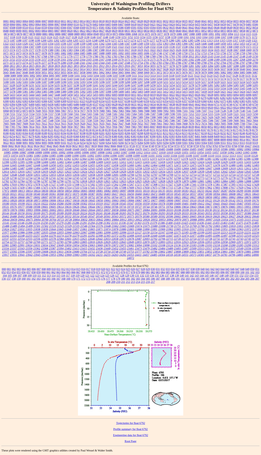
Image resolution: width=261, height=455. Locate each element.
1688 (102, 53)
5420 (217, 91)
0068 (63, 24)
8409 (217, 136)
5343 (236, 88)
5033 (197, 69)
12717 (208, 174)
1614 (108, 50)
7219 (223, 114)
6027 (204, 94)
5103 (90, 75)
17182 (91, 184)
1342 (102, 43)
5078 (197, 72)
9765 (228, 146)
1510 (44, 46)
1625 (172, 50)
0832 (134, 30)
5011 (63, 69)
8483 (89, 139)
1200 (44, 40)
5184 (31, 82)
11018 (162, 152)
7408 (178, 117)
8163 (178, 130)
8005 (146, 126)
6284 (235, 98)
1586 (89, 50)
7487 (249, 117)
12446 (21, 165)
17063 (21, 184)
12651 (36, 174)
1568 (229, 46)
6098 (6, 98)
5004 (19, 69)
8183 (19, 133)
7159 (63, 114)
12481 (239, 165)
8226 (217, 133)
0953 (102, 34)
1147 (99, 37)
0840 (178, 30)
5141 (57, 78)
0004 (25, 21)
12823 (122, 181)
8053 (217, 126)
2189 (217, 59)
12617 (28, 171)
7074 (76, 110)
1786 (134, 56)
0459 (223, 24)
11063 (238, 152)
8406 (204, 136)
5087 (255, 72)
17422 (247, 184)
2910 (89, 66)
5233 (44, 85)
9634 (36, 146)
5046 (12, 72)
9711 (126, 146)
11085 (52, 155)
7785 (12, 126)
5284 (229, 85)
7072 (70, 110)
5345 (242, 88)
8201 (102, 133)
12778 (232, 178)
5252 (165, 85)
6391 (249, 101)
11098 (128, 155)
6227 (146, 98)
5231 (31, 85)
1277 (152, 40)
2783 (159, 62)
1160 (180, 37)
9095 (44, 142)
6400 (31, 104)
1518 (95, 46)
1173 (6, 40)
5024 (140, 69)
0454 (191, 24)
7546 (38, 120)
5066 (127, 72)
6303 (25, 101)
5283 (223, 85)
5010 (57, 69)
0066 (51, 24)
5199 (121, 82)
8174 (229, 130)
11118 (247, 155)
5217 (204, 82)
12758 (153, 178)
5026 (153, 69)
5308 (70, 88)
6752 (12, 107)
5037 (223, 69)
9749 (151, 146)
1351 (153, 43)
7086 (140, 110)
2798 (249, 62)
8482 (83, 139)
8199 (89, 133)
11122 (5, 158)
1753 (204, 53)
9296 (172, 142)
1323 (12, 43)
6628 (115, 104)
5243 (108, 85)
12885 (232, 181)
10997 (93, 152)
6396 (19, 104)
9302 (191, 142)
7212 (191, 114)
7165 (89, 114)
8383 (134, 136)
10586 (224, 149)
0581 (102, 27)
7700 (242, 123)
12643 (232, 171)
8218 (204, 133)
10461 (114, 149)
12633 (153, 171)
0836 (159, 30)
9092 (31, 142)
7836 (44, 126)
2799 (255, 62)
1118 (12, 37)
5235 (57, 85)
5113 (146, 75)
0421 (153, 24)
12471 (169, 165)
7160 (70, 114)
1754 (210, 53)
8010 (165, 126)
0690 (18, 30)
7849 (63, 126)
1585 (82, 50)
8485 (95, 139)
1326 (25, 43)
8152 (159, 130)
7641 (108, 123)
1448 (210, 43)
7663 (165, 123)
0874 (6, 34)
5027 (159, 69)
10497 (200, 149)
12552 (130, 168)
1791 (165, 56)
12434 (255, 162)
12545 (99, 168)
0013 (76, 21)
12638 (193, 171)
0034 (178, 21)
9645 (56, 146)
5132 (254, 75)
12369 (122, 158)
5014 (82, 69)
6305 (38, 101)
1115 (248, 34)
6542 (102, 104)
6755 (31, 107)
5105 (102, 75)
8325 (63, 136)
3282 (197, 66)
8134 (95, 130)
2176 (159, 59)
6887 (146, 107)
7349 (89, 117)
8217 (197, 133)
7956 (114, 126)
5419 (210, 91)
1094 (230, 34)
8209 (146, 133)
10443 (60, 149)
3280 (185, 66)
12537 (60, 168)
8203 (108, 133)
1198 (31, 40)
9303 (198, 142)
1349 (140, 43)
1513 (63, 46)
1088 (192, 34)
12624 (83, 171)
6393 (6, 104)
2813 (19, 66)
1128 (74, 37)
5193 (83, 82)
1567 (223, 46)
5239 (82, 85)
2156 (38, 59)
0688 (6, 30)
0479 (242, 24)
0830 (121, 30)
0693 (38, 30)
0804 (44, 30)
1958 (185, 56)
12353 (36, 158)
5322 (146, 88)
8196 (70, 133)
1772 (63, 56)
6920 (210, 107)
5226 (255, 82)
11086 (60, 155)
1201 (50, 40)
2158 (50, 59)
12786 (36, 181)
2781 (146, 62)
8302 (57, 136)
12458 (114, 165)
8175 (236, 130)
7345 (82, 117)
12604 (185, 168)
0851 (197, 30)
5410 (153, 91)
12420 (177, 162)
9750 (158, 146)
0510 (25, 27)
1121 (31, 37)
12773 (200, 178)
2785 (172, 62)
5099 (64, 75)
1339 (82, 43)
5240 (89, 85)
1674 (25, 53)
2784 (165, 62)
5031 (185, 69)
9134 (76, 142)
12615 (13, 171)
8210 (153, 133)
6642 (198, 104)
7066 (57, 110)
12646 (255, 171)
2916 (127, 66)
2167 (102, 59)
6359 (197, 101)
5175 (229, 78)
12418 (161, 162)
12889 (255, 181)
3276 (159, 66)
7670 (191, 123)
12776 (224, 178)
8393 (172, 136)
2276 (38, 62)
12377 (176, 158)
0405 (108, 24)
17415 (239, 184)
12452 (68, 165)
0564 (50, 27)
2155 (31, 59)
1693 (127, 53)
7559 (95, 120)
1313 (210, 40)
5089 (13, 75)
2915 (121, 66)
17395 (232, 184)
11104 (173, 155)
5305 (51, 88)
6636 (159, 104)
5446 (44, 94)
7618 (70, 123)
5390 (70, 91)
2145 (223, 56)
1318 (242, 40)
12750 (107, 178)
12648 (13, 174)
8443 (236, 136)
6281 (216, 98)
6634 (153, 104)
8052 (210, 126)
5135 (18, 78)
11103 (166, 155)
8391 (159, 136)
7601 (242, 120)
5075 (178, 72)
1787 (140, 56)
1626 (178, 50)
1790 (159, 56)
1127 (68, 37)
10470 (138, 149)
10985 (7, 152)
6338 (127, 101)
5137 (31, 78)
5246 (127, 85)
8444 (242, 136)
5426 (255, 91)
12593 (177, 168)
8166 (197, 130)
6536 (89, 104)
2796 (236, 62)
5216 (197, 82)
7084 (127, 110)
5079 (204, 72)
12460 (130, 165)
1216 (88, 40)
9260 (102, 142)
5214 (185, 82)
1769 (50, 56)
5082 (223, 72)
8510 (146, 139)
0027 (134, 21)
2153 (18, 59)
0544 (38, 27)
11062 (230, 152)
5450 (70, 94)
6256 (172, 98)
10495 (193, 149)
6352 (153, 101)
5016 (95, 69)
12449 (44, 165)
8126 (69, 130)
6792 (50, 107)
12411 (115, 162)
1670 (255, 50)
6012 (140, 94)
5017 (102, 69)
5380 (19, 91)
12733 (21, 178)
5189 (57, 82)
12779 (239, 178)
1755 (217, 53)
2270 (255, 59)
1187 (12, 40)
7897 (89, 126)
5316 (108, 88)
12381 (208, 158)
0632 (165, 27)
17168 (75, 184)
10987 (22, 152)
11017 (154, 152)
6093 (229, 94)
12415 (138, 162)
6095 (242, 94)
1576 (25, 50)
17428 (255, 184)
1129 (80, 37)
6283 (229, 98)
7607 (19, 123)
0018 (102, 21)
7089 (153, 110)
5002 (6, 69)
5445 (38, 94)
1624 (165, 50)
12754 (130, 178)
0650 (236, 27)
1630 (185, 50)
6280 (210, 98)
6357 (185, 101)
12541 (76, 168)
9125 (70, 142)
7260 (44, 117)
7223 (249, 114)
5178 (249, 78)
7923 (95, 126)
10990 (46, 152)
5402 (134, 91)
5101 (77, 75)
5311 (89, 88)
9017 (249, 139)
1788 (146, 56)
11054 (200, 152)
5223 (236, 82)
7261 (50, 117)
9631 (24, 146)
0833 (140, 30)
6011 (134, 94)
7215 (210, 114)
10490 (177, 149)
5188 (51, 82)
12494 (36, 168)
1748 (172, 53)
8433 (223, 136)
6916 (185, 107)
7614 (57, 123)
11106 (188, 155)
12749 (99, 178)
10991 (54, 152)
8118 (44, 130)
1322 (6, 43)
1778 (82, 56)
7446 (229, 117)
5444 (31, 94)
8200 (95, 133)
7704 (249, 123)
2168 (108, 59)
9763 (215, 146)
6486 (76, 104)
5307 (63, 88)
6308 (57, 101)
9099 (57, 142)
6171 (69, 98)
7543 (31, 120)
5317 (114, 88)
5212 (172, 82)
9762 (209, 146)
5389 (63, 91)
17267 (130, 184)
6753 (18, 107)
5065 (121, 72)
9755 (177, 146)
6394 (12, 104)
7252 (12, 117)
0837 (165, 30)
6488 (83, 104)
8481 (76, 139)
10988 (30, 152)
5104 (96, 75)
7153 (25, 114)
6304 (31, 101)
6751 (6, 107)
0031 (159, 21)
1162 (192, 37)
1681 (57, 53)
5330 (197, 88)
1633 (204, 50)
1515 (76, 46)
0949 (96, 34)
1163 (198, 37)
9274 (127, 142)
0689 (12, 30)
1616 (121, 50)
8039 (191, 126)
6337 (121, 101)
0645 (210, 27)
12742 (60, 178)
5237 (70, 85)
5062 (102, 72)
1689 (108, 53)
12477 (208, 165)
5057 (76, 72)
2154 (25, 59)
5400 (121, 91)
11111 (218, 155)
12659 (99, 174)
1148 (105, 37)
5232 (38, 85)
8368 (76, 136)
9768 (241, 146)
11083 (37, 155)
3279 (178, 66)
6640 (185, 104)
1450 (223, 43)
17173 (83, 184)
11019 (169, 152)
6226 (140, 98)
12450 (52, 165)
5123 (203, 75)
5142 (63, 78)
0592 (140, 27)
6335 (108, 101)
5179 (255, 78)
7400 (159, 117)
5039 (236, 69)
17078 (36, 184)
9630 (17, 146)
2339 (70, 62)
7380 (121, 117)
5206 (134, 82)
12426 (208, 162)
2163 (76, 59)
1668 (242, 50)
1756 (223, 53)
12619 (44, 171)
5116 (165, 75)
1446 (204, 43)
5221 (223, 82)
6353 (159, 101)
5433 (12, 94)
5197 (108, 82)
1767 (38, 56)
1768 (44, 56)
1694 (134, 53)
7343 (76, 117)
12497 (52, 168)
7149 (255, 110)
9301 (185, 142)
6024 (185, 94)
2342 (89, 62)
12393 (13, 162)
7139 (236, 110)
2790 (204, 62)
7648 (127, 123)
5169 (191, 78)
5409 (146, 91)
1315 (222, 40)
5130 (241, 75)
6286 (248, 98)
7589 (185, 120)
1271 (114, 40)
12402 (60, 162)
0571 (95, 27)
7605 (6, 123)
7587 (178, 120)
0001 (6, 21)
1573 (6, 50)
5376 (255, 88)
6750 (255, 104)
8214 (178, 133)
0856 (229, 30)
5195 (95, 82)
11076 (21, 155)
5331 (204, 88)
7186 (146, 114)
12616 (21, 171)
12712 (185, 174)
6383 (242, 101)
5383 (31, 91)
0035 (185, 21)
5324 (159, 88)
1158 (167, 37)
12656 (76, 174)
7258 (38, 117)
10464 (130, 149)
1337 (70, 43)
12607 (208, 168)
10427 (248, 146)
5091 (26, 75)
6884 (134, 107)
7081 (108, 110)
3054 (146, 66)
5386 (51, 91)
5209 (153, 82)
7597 (217, 120)
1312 (203, 40)
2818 (51, 66)
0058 (255, 21)
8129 (82, 130)
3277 (165, 66)
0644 (204, 27)
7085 (134, 110)
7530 (18, 120)
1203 (63, 40)
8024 (178, 126)
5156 (108, 78)
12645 (247, 171)
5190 (63, 82)
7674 (204, 123)
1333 (44, 43)
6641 (191, 104)
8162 (172, 130)
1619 (140, 50)
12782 (5, 181)
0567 (70, 27)
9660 (100, 146)
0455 (197, 24)
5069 (146, 72)
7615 (63, 123)
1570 (242, 46)
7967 (121, 126)
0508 (12, 27)
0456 (204, 24)
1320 (248, 40)
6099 (12, 98)
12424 (200, 162)
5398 (108, 91)
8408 (210, 136)
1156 (155, 37)
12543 (91, 168)
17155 (68, 184)
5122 (197, 75)
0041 (204, 21)
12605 (193, 168)
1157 (161, 37)
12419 (169, 162)
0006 (38, 21)
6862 (76, 107)
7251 (6, 117)
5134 (12, 78)
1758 (236, 53)
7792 (18, 126)
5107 (115, 75)
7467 (242, 117)
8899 (223, 139)
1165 (211, 37)
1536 (172, 46)
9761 (202, 146)
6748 (242, 104)
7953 (108, 126)
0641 (185, 27)
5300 (19, 88)
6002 (108, 94)
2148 (242, 56)
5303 (38, 88)
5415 (185, 91)
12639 (200, 171)
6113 (38, 98)
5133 (6, 78)
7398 (153, 117)
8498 (127, 139)
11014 (146, 152)
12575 (161, 168)
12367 (106, 158)
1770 (57, 56)
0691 (25, 30)
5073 (165, 72)
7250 (255, 114)
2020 (204, 56)
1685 (82, 53)
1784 (121, 56)
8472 (44, 139)
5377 (6, 91)
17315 (161, 184)
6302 (19, 101)
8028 (185, 126)
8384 (140, 136)
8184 (25, 133)
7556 (76, 120)
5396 (95, 91)
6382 (236, 101)
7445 (223, 117)
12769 (185, 178)
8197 (76, 133)
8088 (19, 130)
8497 (121, 139)
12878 (177, 181)
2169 (114, 59)
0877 (26, 34)
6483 (57, 104)
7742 (255, 123)
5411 (159, 91)
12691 (115, 174)
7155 (38, 114)
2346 (114, 62)
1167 (223, 37)
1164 (205, 37)
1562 (191, 46)
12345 (28, 158)
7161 (76, 114)
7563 (102, 120)
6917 (191, 107)
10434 (13, 149)
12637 (185, 171)
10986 (15, 152)
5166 (172, 78)
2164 (82, 59)
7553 (70, 120)
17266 (122, 184)
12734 (28, 178)
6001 (102, 94)
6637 (166, 104)
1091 (211, 34)
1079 (173, 34)
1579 (44, 50)
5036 (217, 69)
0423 (165, 24)
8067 (236, 126)
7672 (197, 123)
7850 (70, 126)
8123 (57, 130)
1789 (153, 56)
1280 (171, 40)
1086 (179, 34)
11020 (177, 152)
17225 (107, 184)
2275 (31, 62)
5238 (76, 85)
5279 (197, 85)
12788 (52, 181)
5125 (216, 75)
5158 (121, 78)
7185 (140, 114)
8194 (63, 133)
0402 (95, 24)
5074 (172, 72)
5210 (159, 82)
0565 (57, 27)
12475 (193, 165)
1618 (134, 50)
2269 (249, 59)
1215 (82, 40)
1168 (229, 37)
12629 (122, 171)
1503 (19, 46)
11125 (13, 158)
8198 (83, 133)
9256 (89, 142)
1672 (12, 53)
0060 (12, 24)
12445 (13, 165)
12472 (177, 165)
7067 (63, 110)
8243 (236, 133)
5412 (165, 91)
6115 (44, 98)
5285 (236, 85)
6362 (217, 101)
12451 (60, 165)
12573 (154, 168)
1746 (159, 53)
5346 (249, 88)
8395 (185, 136)
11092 (90, 155)
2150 (255, 56)
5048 (25, 72)
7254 (25, 117)
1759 (242, 53)
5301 (25, 88)
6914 (172, 107)
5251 (159, 85)
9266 (121, 142)
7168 (108, 114)
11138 (20, 158)
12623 (75, 171)
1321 (254, 40)
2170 (121, 59)
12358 (44, 158)
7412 (185, 117)
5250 (153, 85)
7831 (38, 126)
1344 (108, 43)
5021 (127, 69)
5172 (210, 78)
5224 (242, 82)
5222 (229, 82)
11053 (192, 152)
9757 (183, 146)
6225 (133, 98)
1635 (217, 50)
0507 (6, 27)
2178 (165, 59)
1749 (178, 53)
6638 (172, 104)
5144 (76, 78)
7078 (89, 110)
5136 (25, 78)
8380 (114, 136)
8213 (172, 133)
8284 (44, 136)
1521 (114, 46)
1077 (160, 34)
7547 (44, 120)
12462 (146, 165)
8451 (6, 139)
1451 (229, 43)
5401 (127, 91)
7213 (197, 114)
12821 (107, 181)
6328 (89, 101)
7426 (210, 117)
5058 (82, 72)
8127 (76, 130)
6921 (217, 107)
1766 (31, 56)
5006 (31, 69)
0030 (153, 21)
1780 (95, 56)
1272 (120, 40)
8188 (38, 133)
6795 (70, 107)
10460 (107, 149)
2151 (6, 59)
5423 (236, 91)
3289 (242, 66)
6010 (127, 94)
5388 (57, 91)
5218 (210, 82)
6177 (76, 98)
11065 (246, 152)
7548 (50, 120)
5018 (108, 69)
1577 (31, 50)
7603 (249, 120)
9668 (120, 146)
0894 (90, 34)
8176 (242, 130)
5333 (217, 88)
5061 (95, 72)
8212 (165, 133)
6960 (242, 107)
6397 (25, 104)
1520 (108, 46)
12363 (75, 158)
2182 (191, 59)
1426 (197, 43)
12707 (154, 174)
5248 (140, 85)
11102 (159, 155)
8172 (216, 130)
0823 (89, 30)
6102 (25, 98)
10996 (85, 152)
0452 (178, 24)
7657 (146, 123)
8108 (32, 130)
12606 (201, 168)
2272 (12, 62)
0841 (185, 30)
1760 (249, 53)
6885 (140, 107)
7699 (236, 123)
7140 (242, 110)
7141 (248, 110)
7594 (197, 120)
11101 (151, 155)
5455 (95, 94)
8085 (6, 130)
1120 (24, 37)
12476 (200, 165)
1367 (191, 43)
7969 (127, 126)
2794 (223, 62)
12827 (153, 181)
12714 (193, 174)
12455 (91, 165)
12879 (185, 181)
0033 (172, 21)
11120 (254, 155)
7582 (159, 120)
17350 (200, 184)
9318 (249, 142)
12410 (107, 162)
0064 (38, 24)
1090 (205, 34)
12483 (255, 165)
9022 (6, 142)
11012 (139, 152)
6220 (108, 98)
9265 (115, 142)
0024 (121, 21)
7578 (153, 120)
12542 (83, 168)
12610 (232, 168)
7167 (102, 114)
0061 (19, 24)
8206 (127, 133)
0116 (76, 24)
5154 (95, 78)
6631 (134, 104)
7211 (185, 114)
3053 (140, 66)
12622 (68, 171)
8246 (242, 133)
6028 (210, 94)
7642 (114, 123)
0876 (19, 34)
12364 (83, 158)
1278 (159, 40)
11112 (225, 155)
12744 (68, 178)
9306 (217, 142)
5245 (121, 85)
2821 (70, 66)
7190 (172, 114)
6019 (153, 94)
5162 (146, 78)
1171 (248, 37)
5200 (127, 82)
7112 (210, 110)
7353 (102, 117)
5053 (57, 72)
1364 (172, 43)
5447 (51, 94)
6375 (223, 101)
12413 (130, 162)
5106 (109, 75)
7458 (236, 117)
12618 (36, 171)
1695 (140, 53)
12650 (29, 174)
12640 (208, 171)
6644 (210, 104)
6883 (127, 107)
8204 (115, 133)
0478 (236, 24)
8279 (31, 136)
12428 (216, 162)
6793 (57, 107)
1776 (70, 56)
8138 (101, 130)
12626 (99, 171)
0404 (102, 24)
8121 (50, 130)
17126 (44, 184)
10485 (161, 149)
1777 (76, 56)
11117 (240, 155)
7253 (18, 117)
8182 (12, 133)
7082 (115, 110)
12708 (161, 174)
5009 (51, 69)
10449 (75, 149)
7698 (229, 123)
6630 (127, 104)
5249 (146, 85)
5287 (242, 85)
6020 (159, 94)
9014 (242, 139)
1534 (159, 46)
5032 (191, 69)
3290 (249, 66)
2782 (153, 62)
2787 (185, 62)
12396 (29, 162)
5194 (89, 82)
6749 (249, 104)
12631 (138, 171)
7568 (121, 120)
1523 (127, 46)
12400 (44, 162)
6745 (223, 104)
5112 (140, 75)
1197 (25, 40)
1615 (114, 50)
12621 (60, 171)
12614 (5, 171)
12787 (44, 181)
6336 (114, 101)
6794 (63, 107)
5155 (102, 78)
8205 (121, 133)
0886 (58, 34)
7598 (223, 120)
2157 (44, 59)
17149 (60, 184)
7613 (50, 123)
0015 (89, 21)
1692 (121, 53)
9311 (223, 142)
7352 (95, 117)
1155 (149, 37)
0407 (121, 24)
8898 (217, 139)
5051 (44, 72)
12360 (51, 158)
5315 (102, 88)
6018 (146, 94)
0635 (172, 27)
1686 (89, 53)
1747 (165, 53)
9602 (11, 146)
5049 (31, 72)
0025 (127, 21)
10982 (239, 149)
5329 (191, 88)
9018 (255, 139)
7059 (51, 110)
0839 (172, 30)
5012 (70, 69)
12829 (169, 181)
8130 (89, 130)
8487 (108, 139)
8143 (121, 130)
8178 (248, 130)
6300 (6, 101)
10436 (28, 149)
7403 (165, 117)
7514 (6, 120)
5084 (236, 72)
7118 (216, 110)
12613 (255, 168)
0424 (172, 24)
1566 (217, 46)
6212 (88, 98)
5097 (58, 75)
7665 (172, 123)
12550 (115, 168)
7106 (198, 110)
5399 (115, 91)
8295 (50, 136)
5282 (217, 85)
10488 (169, 149)
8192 (51, 133)
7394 (146, 117)
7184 (134, 114)
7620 (82, 123)
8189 (44, 133)
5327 (178, 88)
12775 (216, 178)
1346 (121, 43)
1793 (172, 56)
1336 (63, 43)
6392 (255, 101)
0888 (70, 34)
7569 (127, 120)
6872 (82, 107)
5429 (6, 94)
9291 (153, 142)
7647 (121, 123)
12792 (75, 181)
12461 (138, 165)
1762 (6, 56)
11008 (131, 152)
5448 (57, 94)
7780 (6, 126)
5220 (217, 82)
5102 (83, 75)
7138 (229, 110)
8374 (95, 136)
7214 (204, 114)
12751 (114, 178)
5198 (115, 82)
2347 (121, 62)
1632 (197, 50)
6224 (127, 98)
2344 (102, 62)
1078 (166, 34)
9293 (159, 142)
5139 (44, 78)
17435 (13, 187)
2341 (82, 62)
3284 (210, 66)
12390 (5, 162)
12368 (114, 158)
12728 (255, 174)
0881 (45, 34)
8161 (165, 130)
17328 (177, 184)
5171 (204, 78)
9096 (51, 142)
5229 (18, 85)
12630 (130, 171)
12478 (216, 165)
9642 (49, 146)
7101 (185, 110)
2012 (191, 56)
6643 (204, 104)
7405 (172, 117)
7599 (229, 120)
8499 (134, 139)
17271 (138, 184)
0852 (204, 30)
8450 (255, 136)
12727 (247, 174)
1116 (254, 34)
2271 (6, 62)
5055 (63, 72)
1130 (86, 37)
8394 (178, 136)
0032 (165, 21)
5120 (184, 75)
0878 (32, 34)
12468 (161, 165)
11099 (136, 155)
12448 (36, 165)
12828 (161, 181)
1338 (76, 43)
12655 (68, 174)
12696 (122, 174)
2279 (57, 62)
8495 (115, 139)
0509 (19, 27)
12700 (130, 174)
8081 (249, 126)
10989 (38, 152)
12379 (192, 158)
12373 (153, 158)
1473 (255, 43)
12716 (200, 174)
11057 (215, 152)
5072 (159, 72)
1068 (134, 34)
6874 (95, 107)
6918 (197, 107)
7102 (191, 110)
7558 (89, 120)
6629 (121, 104)
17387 (224, 184)
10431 (255, 146)
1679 (50, 53)
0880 (38, 34)
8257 (18, 136)
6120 (63, 98)
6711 (217, 104)
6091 (217, 94)
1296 (197, 40)
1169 (236, 37)
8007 (153, 126)
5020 (121, 69)
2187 (204, 59)
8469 (38, 139)
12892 (5, 184)
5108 (122, 75)
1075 (147, 34)
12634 (161, 171)
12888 (247, 181)
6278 (197, 98)
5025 (146, 69)
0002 (12, 21)
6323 (82, 101)
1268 (101, 40)
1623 (159, 50)
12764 (161, 178)
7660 (153, 123)
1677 (38, 53)
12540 (68, 168)
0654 (255, 27)
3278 (172, 66)
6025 (191, 94)
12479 (224, 165)
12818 (83, 181)
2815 (31, 66)
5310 (83, 88)
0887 (64, 34)
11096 (113, 155)
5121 (190, 75)
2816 (38, 66)
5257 (185, 85)
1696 (146, 53)
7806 (25, 126)
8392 (165, 136)
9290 (146, 142)
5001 (255, 66)
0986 (128, 34)
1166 (217, 37)
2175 (153, 59)
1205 (75, 40)
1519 (102, 46)
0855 (223, 30)
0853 (210, 30)
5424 (242, 91)
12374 (161, 158)
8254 (12, 136)
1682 (63, 53)
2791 (210, 62)
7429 (217, 117)
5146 (89, 78)
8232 (223, 133)
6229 (159, 98)
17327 (169, 184)
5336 (229, 88)
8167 (204, 130)
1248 (95, 40)
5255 (178, 85)
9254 (83, 142)
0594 (153, 27)
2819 (57, 66)
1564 (204, 46)
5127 (229, 75)
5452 (83, 94)
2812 (12, 66)
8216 (191, 133)
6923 (229, 107)
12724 (232, 174)
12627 (107, 171)
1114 (242, 34)
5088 (7, 75)
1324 (18, 43)
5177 (242, 78)
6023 (178, 94)
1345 (114, 43)
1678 (44, 53)
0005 (31, 21)
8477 (63, 139)
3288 (236, 66)
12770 (193, 178)
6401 (38, 104)
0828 (108, 30)
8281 (38, 136)
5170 (197, 78)
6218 (95, 98)
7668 (185, 123)
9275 (134, 142)
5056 (70, 72)
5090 (19, 75)
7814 (31, 126)
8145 (133, 130)
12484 (5, 168)
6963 (249, 107)
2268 (242, 59)
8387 (146, 136)
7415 (191, 117)
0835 (153, 30)
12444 (5, 165)
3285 (217, 66)
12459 (122, 165)
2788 (191, 62)
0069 (70, 24)
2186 (197, 59)
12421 (185, 162)
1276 (146, 40)
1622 (153, 50)
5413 (172, 91)
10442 (52, 149)
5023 (134, 69)
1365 (178, 43)
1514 (70, 46)
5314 (95, 88)
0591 (134, 27)
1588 (102, 50)
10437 (36, 149)
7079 (95, 110)
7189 (166, 114)
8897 (210, 139)
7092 (166, 110)
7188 (159, 114)
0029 (146, 21)
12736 (36, 178)
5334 (223, 88)
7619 (76, 123)
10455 (83, 149)
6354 (165, 101)
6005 (115, 94)
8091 (25, 130)
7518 (12, 120)
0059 (6, 24)
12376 (169, 158)
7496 (255, 117)
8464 (25, 139)
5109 (128, 75)
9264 (108, 142)
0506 (255, 24)
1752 (197, 53)
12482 (247, 165)
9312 (229, 142)
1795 (178, 56)
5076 (185, 72)
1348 (134, 43)
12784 (21, 181)
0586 (121, 27)
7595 (204, 120)
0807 (57, 30)
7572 (134, 120)
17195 (99, 184)
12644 (239, 171)
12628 (114, 171)
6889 (159, 107)
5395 (89, 91)
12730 (13, 178)
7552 (63, 120)
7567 (114, 120)
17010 (13, 184)
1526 (146, 46)
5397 (102, 91)
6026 (197, 94)
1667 (236, 50)
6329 (95, 101)
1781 (102, 56)
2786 (178, 62)
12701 (138, 174)
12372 (145, 158)
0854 (217, 30)
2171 (127, 59)
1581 (57, 50)
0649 (229, 27)
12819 (91, 181)
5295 (255, 85)
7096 (178, 110)
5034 (204, 69)
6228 (152, 98)
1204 (69, 40)
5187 (44, 82)
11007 (124, 152)
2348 (127, 62)
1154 (142, 37)
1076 (153, 34)
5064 (114, 72)
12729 (5, 178)
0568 (76, 27)
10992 (62, 152)
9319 (255, 142)
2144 (217, 56)
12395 (21, 162)
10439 (44, 149)
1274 (133, 40)
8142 (114, 130)
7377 (108, 117)
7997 (140, 126)
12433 (247, 162)
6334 (102, 101)
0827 (102, 30)
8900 (229, 139)
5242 (102, 85)
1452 (236, 43)
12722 (216, 174)
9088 (19, 142)
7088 (146, 110)
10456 (91, 149)
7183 (127, 114)
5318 (121, 88)
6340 (140, 101)
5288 (249, 85)
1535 (165, 46)
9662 (107, 146)
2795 (229, 62)
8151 (153, 130)
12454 (83, 165)
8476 (57, 139)
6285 (242, 98)
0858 (242, 30)
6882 (121, 107)
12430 (232, 162)
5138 (38, 78)
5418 (204, 91)
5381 (25, 91)
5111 (134, 75)
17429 (5, 187)
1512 (57, 46)
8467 (31, 139)
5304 (44, 88)
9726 (132, 146)
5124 (210, 75)
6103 (32, 98)
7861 (82, 126)
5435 (25, 94)
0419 (140, 24)
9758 (190, 146)
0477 (229, 24)
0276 (89, 24)
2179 (172, 59)
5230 (25, 85)
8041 (197, 126)
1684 (76, 53)
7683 (217, 123)
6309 (63, 101)
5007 (38, 69)
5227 (6, 85)
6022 (172, 94)
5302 (31, 88)
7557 (82, 120)
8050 (204, 126)
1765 (25, 56)
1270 (107, 40)
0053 (223, 21)
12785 (28, 181)
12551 (122, 168)
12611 (239, 168)
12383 (223, 158)
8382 (127, 136)
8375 (102, 136)
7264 (70, 117)
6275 (178, 98)
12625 (91, 171)
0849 (191, 30)
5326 (172, 88)
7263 (63, 117)
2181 (185, 59)
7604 (255, 120)
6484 (63, 104)
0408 (127, 24)
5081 (217, 72)
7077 (83, 110)
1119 (18, 37)
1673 (18, 53)
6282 (223, 98)
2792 (217, 62)
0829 (114, 30)
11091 (83, 155)
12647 (5, 174)
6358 (191, 101)
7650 (134, 123)
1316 (229, 40)
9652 (75, 146)
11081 (29, 155)
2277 (44, 62)
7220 (229, 114)
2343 (95, 62)
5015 (89, 69)
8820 (185, 139)
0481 (249, 24)
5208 (146, 82)
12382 (215, 158)
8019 (172, 126)
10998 (101, 152)
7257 (31, 117)
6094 (236, 94)
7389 (140, 117)
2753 (134, 62)
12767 (169, 178)
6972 (19, 110)
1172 (254, 37)
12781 (255, 178)
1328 (38, 43)
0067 (57, 24)
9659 (94, 146)
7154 (31, 114)
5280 (204, 85)
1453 (242, 43)
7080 (102, 110)
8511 (153, 139)
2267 (236, 59)
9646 (62, 146)
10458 (99, 149)
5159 (127, 78)
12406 (76, 162)
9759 (196, 146)
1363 (165, 43)
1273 (127, 40)
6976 (31, 110)
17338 (185, 184)
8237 (229, 133)
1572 (255, 46)
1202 (56, 40)
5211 (165, 82)
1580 (50, 50)
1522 (121, 46)
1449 (217, 43)
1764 (18, 56)
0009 (51, 21)
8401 (197, 136)
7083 (121, 110)
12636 (177, 171)
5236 (63, 85)
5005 (25, 69)
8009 (159, 126)
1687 (95, 53)
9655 (81, 146)
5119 (178, 75)
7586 (172, 120)
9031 (12, 142)
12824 (130, 181)
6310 (70, 101)
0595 (159, 27)
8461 (19, 139)
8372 (89, 136)
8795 (172, 139)
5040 (242, 69)
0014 (82, 21)
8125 (63, 130)
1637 (223, 50)
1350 (146, 43)
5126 (222, 75)
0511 (31, 27)
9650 (68, 146)
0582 (108, 27)
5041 (249, 69)
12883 (216, 181)
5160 (134, 78)
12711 (177, 174)
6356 (178, 101)
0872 (249, 30)
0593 (146, 27)
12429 (224, 162)
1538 (185, 46)
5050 (38, 72)
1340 (89, 43)
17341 (193, 184)
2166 (95, 59)
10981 (232, 149)
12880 (193, 181)
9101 (63, 142)
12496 (44, 168)
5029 (172, 69)
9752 (164, 146)
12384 (231, 158)
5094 (45, 75)
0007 (44, 21)
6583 (108, 104)
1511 (50, 46)
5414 (178, 91)
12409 (99, 162)
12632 (146, 171)
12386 (247, 158)
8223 (210, 133)
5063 (108, 72)
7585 (165, 120)
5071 (153, 72)
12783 (13, 181)
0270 (82, 24)
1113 (236, 34)
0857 (236, 30)
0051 (210, 21)
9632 (30, 146)
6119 (56, 98)
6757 (44, 107)
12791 (68, 181)
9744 (145, 146)
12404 (68, 162)
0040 (197, 21)
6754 (25, 107)
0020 (114, 21)
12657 (83, 174)
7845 (57, 126)
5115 (159, 75)
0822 (82, 30)
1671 (6, 53)
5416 (191, 91)
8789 (165, 139)
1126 (62, 37)
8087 (12, 130)
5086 (249, 72)
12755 (138, 178)
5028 (165, 69)
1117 (6, 37)
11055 (208, 152)
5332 (210, 88)
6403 (44, 104)
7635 (102, 123)
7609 (25, 123)
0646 (217, 27)
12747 (83, 178)
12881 (200, 181)
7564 (108, 120)
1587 (95, 50)
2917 (134, 66)
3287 (229, 66)
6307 (51, 101)
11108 (203, 155)
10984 (255, 149)
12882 (208, 181)
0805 (50, 30)
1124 (49, 37)
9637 (43, 146)
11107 (196, 155)
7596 (210, 120)
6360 (204, 101)
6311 (76, 101)
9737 (139, 146)
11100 (144, 155)
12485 (13, 168)
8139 (108, 130)
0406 (114, 24)
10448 (68, 149)
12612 (247, 168)
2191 (229, 59)
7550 (57, 120)
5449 (63, 94)
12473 (185, 165)
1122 (37, 37)
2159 (57, 59)
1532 (153, 46)
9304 (204, 142)
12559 (146, 168)
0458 (217, 24)
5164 (159, 78)
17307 (146, 184)
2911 (95, 66)
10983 (247, 149)
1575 (18, 50)
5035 (210, 69)
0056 (242, 21)
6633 (146, 104)
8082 (255, 126)
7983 (134, 126)
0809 (63, 30)
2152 (12, 59)
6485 (70, 104)
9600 (4, 146)
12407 (83, 162)
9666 (113, 146)
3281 (191, 66)
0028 (140, 21)
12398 (36, 162)
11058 (223, 152)
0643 (197, 27)
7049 (38, 110)
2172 (134, 59)
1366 (185, 43)
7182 (121, 114)
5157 (114, 78)
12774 (208, 178)
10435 (21, 149)
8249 (249, 133)
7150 (6, 114)
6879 (108, 107)
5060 (89, 72)
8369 (82, 136)
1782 (108, 56)
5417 (197, 91)
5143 (70, 78)
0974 (109, 34)
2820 (63, 66)
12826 (146, 181)
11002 (108, 152)
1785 (127, 56)
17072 (28, 184)
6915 (178, 107)
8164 (184, 130)
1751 (191, 53)
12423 (193, 162)
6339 (134, 101)
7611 (38, 123)
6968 (6, 110)
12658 (91, 174)
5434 (19, 94)
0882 (51, 34)
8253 (6, 136)
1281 (178, 40)
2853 (76, 66)
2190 (223, 59)
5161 (140, 78)
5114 (153, 75)
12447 (28, 165)
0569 (82, 27)
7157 (51, 114)
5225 (249, 82)
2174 (146, 59)
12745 (75, 178)
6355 (172, 101)
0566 (63, 27)
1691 (114, 53)
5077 (191, 72)
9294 (166, 142)
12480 (232, 165)
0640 (178, 27)
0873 (255, 30)
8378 (108, 136)
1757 (229, 53)
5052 (50, 72)
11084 (44, 155)
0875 (13, 34)
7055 (44, 110)
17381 (216, 184)
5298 (6, 88)
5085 (242, 72)
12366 (98, 158)
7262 (57, 117)
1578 (38, 50)
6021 (165, 94)
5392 (83, 91)
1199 (37, 40)
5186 (38, 82)
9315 (242, 142)
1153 (136, 37)
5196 (102, 82)
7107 (204, 110)
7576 (146, 120)
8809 (178, 139)
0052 (217, 21)
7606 (12, 123)
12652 (44, 174)
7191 (178, 114)
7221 (236, 114)
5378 (12, 91)
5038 (229, 69)
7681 (210, 123)
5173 (217, 78)
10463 (122, 149)
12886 (239, 181)
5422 (229, 91)
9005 (236, 139)
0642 (191, 27)
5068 (140, 72)
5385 (44, 91)
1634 (210, 50)
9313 (236, 142)
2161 (63, 59)
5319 (127, 88)
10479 (153, 149)
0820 (70, 30)
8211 (159, 133)
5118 (171, 75)
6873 (89, 107)
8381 (121, 136)
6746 (229, 104)
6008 (121, 94)
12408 (91, 162)
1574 (12, 50)
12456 (99, 165)
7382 (127, 117)
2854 (83, 66)
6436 (51, 104)
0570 (89, 27)
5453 (89, 94)
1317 (235, 40)
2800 (6, 66)
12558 (138, 168)
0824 (95, 30)
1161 (186, 37)
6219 (101, 98)
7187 (153, 114)
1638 (229, 50)
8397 (191, 136)
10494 (185, 149)
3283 (204, 66)
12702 (146, 174)
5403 (140, 91)
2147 (236, 56)
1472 (249, 43)
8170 (210, 130)
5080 (210, 72)
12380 (200, 158)
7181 (115, 114)
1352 (159, 43)
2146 (229, 56)
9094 (38, 142)
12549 (107, 168)
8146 (140, 130)
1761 (255, 53)
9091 (25, 142)
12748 (91, 178)
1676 (31, 53)
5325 (165, 88)
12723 (224, 174)
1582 (63, 50)
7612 (44, 123)
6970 (12, 110)
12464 (153, 165)
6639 (178, 104)
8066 (229, 126)
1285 (191, 40)
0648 (223, 27)
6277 (191, 98)
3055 (153, 66)
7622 (89, 123)
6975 (25, 110)
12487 (21, 168)
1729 (153, 53)
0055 (236, 21)
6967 (255, 107)
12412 (122, 162)
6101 (19, 98)
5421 (223, 91)
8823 (191, 139)
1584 (76, 50)
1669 (249, 50)
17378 (208, 184)
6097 (255, 94)
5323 (153, 88)
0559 (44, 27)
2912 (102, 66)
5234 (50, 85)
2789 (197, 62)
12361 (59, 158)
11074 (14, 155)
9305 (210, 142)
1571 (249, 46)
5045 (6, 72)
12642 (224, 171)
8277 (25, 136)
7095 (172, 110)
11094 (105, 155)
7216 (217, 114)
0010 (57, 21)
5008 (44, 69)
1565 (210, 46)
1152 (130, 37)
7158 (57, 114)
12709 (169, 174)
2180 (178, 59)
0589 (127, 27)
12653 (52, 174)
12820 (99, 181)
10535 (216, 149)
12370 (130, 158)
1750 (185, 53)
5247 (134, 85)
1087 (185, 34)
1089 (198, 34)
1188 (18, 40)
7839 (50, 126)
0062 (25, 24)
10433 (5, 149)
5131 (248, 75)
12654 (60, 174)
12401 (52, 162)
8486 (102, 139)
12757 (146, 178)
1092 (217, 34)
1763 (12, 56)
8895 (204, 139)
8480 (70, 139)
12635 (169, 171)
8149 (146, 130)
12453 (75, 165)
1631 (191, 50)
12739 (44, 178)
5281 (210, 85)
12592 (169, 168)
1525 (140, 46)
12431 (239, 162)
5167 (178, 78)
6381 (229, 101)
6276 (184, 98)
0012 (70, 21)
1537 (178, 46)
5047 (18, 72)
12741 (52, 178)
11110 (211, 155)
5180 (6, 82)
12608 (216, 168)
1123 (43, 37)
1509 (38, 46)
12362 (67, 158)
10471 (146, 149)
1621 (146, 50)
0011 (63, 21)
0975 (115, 34)
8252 (255, 133)
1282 (184, 40)
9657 (88, 146)
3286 (223, 66)
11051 (185, 152)
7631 (95, 123)
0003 (19, 21)
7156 (44, 114)
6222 (114, 98)
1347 (127, 43)
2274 (25, 62)
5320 (134, 88)
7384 (134, 117)
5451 (76, 94)
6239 (165, 98)
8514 (159, 139)
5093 (39, 75)
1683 (70, 53)
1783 (114, 56)
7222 (242, 114)
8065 (223, 126)
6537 (95, 104)
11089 (67, 155)
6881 (114, 107)
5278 (191, 85)
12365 (90, 158)
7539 (25, 120)
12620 (52, 171)
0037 (191, 21)
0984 (121, 34)
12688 (107, 174)
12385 (239, 158)
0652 (249, 27)
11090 (75, 155)
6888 (153, 107)
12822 (114, 181)
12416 (146, 162)
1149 (111, 37)
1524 (134, 46)
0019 (108, 21)
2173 (140, 59)
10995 (77, 152)
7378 (114, 117)
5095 (51, 75)
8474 (51, 139)
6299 (255, 98)
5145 (82, 78)
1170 (242, 37)
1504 (25, 46)
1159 (173, 37)
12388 (255, 158)
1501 (6, 46)
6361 (210, 101)
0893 (83, 34)
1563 (197, 46)
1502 (12, 46)
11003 (116, 152)
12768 (177, 178)
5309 (76, 88)
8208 (140, 133)
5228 (12, 85)
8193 (57, 133)
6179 (82, 98)
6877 (102, 107)
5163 (153, 78)
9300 (178, 142)
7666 (178, 123)
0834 (146, 30)
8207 (134, 133)
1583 (70, 50)
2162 (70, 59)
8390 (153, 136)
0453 (185, 24)
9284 (140, 142)
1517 (89, 46)
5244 (114, 85)
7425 (204, 117)
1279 (165, 40)
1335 (57, 43)
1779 (89, 56)
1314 (216, 40)
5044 (255, 69)
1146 (93, 37)
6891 (165, 107)
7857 (76, 126)
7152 (19, 114)
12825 (138, 181)
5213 (178, 82)
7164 (83, 114)
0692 (31, 30)
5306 (57, 88)
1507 (31, 46)
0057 (249, 21)
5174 (223, 78)
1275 (139, 40)
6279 (203, 98)
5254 (172, 85)
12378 (184, 158)
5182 (19, 82)
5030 (178, 69)
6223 (120, 98)
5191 (70, 82)
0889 (77, 34)
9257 (95, 142)
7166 (95, 114)
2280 (63, 62)
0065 (44, 24)
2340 (76, 62)
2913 (108, 66)
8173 (223, 130)
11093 (98, 155)
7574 (140, 120)
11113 (232, 155)
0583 (114, 27)
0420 (146, 24)
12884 (224, 181)
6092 (223, 94)
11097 (121, 155)
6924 (236, 107)
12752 (122, 178)
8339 (70, 136)
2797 (242, 62)
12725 (239, 174)
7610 (31, 123)
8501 (140, 139)
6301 (12, 101)
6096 (249, 94)
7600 (236, 120)
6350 (146, 101)
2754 (140, 62)
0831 (127, 30)
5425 (249, 91)
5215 (191, 82)
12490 (29, 168)
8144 (127, 130)
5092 (32, 75)
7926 (102, 126)
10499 (208, 149)
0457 (210, 24)
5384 (38, 91)
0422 (159, 24)
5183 (25, 82)
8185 (31, 133)
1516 (82, 46)
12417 (153, 162)
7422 (197, 117)
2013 (197, 56)
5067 (134, 72)
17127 (52, 184)
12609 (224, 168)
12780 (247, 178)
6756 (38, 107)
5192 (76, 82)
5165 (165, 78)
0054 (229, 21)
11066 (253, 152)
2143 (210, 56)
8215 (185, 133)
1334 (50, 43)
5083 (229, 72)
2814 (25, 66)
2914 (114, 66)
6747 (236, 104)
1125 (55, 37)
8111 (38, 130)
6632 (140, 104)
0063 (31, 24)
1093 (224, 34)
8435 (229, 136)
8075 (242, 126)
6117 (50, 98)
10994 (69, 152)
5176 (236, 78)
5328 (185, 88)
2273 (18, 62)
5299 (12, 88)
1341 (95, 43)
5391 (76, 91)
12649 (21, 174)
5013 (76, 69)
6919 (204, 107)
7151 (12, 114)
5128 (235, 75)
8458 (12, 139)
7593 (191, 120)
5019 (114, 69)
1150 (118, 37)
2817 (44, 66)
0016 (95, 21)
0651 (242, 27)
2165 (89, 59)
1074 (141, 34)
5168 (185, 78)
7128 (223, 110)
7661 (159, 123)
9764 (222, 146)
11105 (181, 155)
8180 (6, 133)
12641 (216, 171)
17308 (153, 184)
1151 (124, 37)
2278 (50, 62)
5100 (71, 75)
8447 (249, 136)
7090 (159, 110)
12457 (107, 165)
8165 (191, 130)
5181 (12, 82)
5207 (140, 82)
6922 (223, 107)
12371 (137, 158)
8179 (255, 130)
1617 (127, 50)
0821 (76, 30)
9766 (234, 146)
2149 (249, 56)
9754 (170, 146)
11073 (6, 155)
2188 (210, 59)
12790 (60, 181)
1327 (31, 43)
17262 (114, 184)
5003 (12, 69)
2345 (108, 62)
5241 (95, 85)
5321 (140, 88)
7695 (223, 123)
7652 (140, 123)
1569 (236, 46)
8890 (197, 139)
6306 (44, 101)
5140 (50, 78)
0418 (134, 24)
